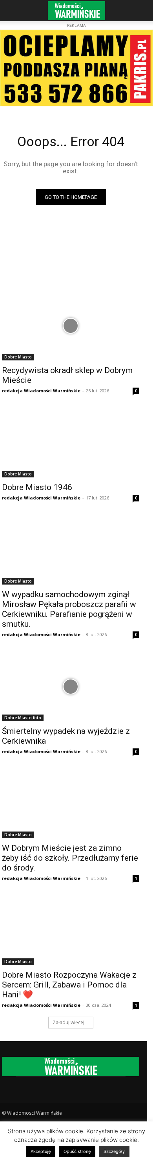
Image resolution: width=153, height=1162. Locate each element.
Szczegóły (114, 1151)
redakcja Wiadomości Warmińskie (41, 391)
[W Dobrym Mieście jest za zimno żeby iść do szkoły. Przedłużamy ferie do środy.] (70, 803)
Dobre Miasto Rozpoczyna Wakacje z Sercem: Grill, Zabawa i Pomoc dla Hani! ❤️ (69, 984)
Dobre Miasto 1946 (37, 487)
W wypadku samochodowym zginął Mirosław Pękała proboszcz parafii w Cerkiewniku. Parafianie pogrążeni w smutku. (69, 609)
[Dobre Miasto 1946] (70, 442)
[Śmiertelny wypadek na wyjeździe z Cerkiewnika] (70, 686)
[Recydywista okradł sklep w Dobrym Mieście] (70, 325)
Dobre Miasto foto (22, 717)
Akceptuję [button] (41, 1151)
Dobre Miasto (18, 357)
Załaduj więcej (68, 1022)
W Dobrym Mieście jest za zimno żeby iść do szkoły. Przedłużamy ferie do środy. (70, 857)
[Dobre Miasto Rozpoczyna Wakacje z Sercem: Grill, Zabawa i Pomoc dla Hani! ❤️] (70, 930)
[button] (13, 10)
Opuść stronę (77, 1151)
